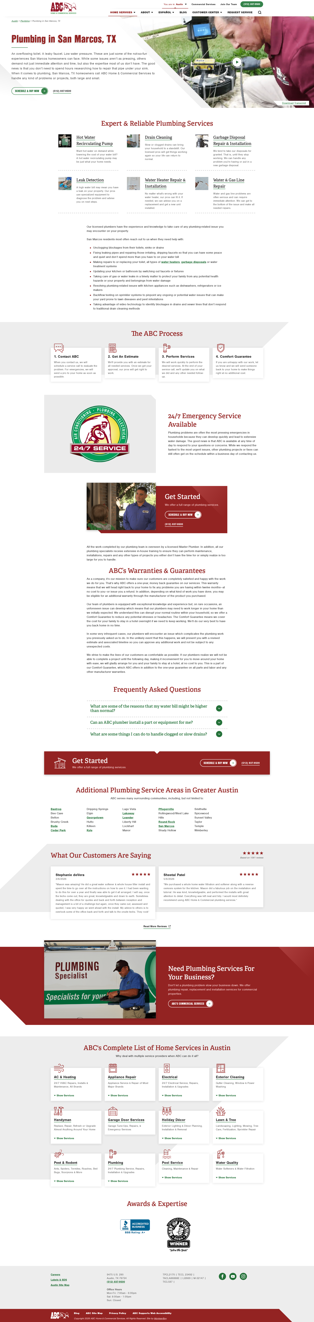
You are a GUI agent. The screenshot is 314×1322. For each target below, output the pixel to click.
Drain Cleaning (158, 137)
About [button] (145, 12)
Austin (174, 4)
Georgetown (95, 817)
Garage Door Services (126, 1120)
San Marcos (166, 826)
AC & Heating (65, 1077)
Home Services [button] (121, 12)
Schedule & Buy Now (27, 91)
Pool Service (172, 1162)
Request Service (240, 12)
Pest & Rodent (65, 1162)
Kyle (89, 830)
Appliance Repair (122, 1077)
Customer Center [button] (205, 12)
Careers (55, 1274)
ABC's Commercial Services (188, 1003)
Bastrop (56, 809)
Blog (183, 12)
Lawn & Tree (226, 1120)
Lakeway (128, 813)
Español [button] (164, 12)
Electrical (169, 1077)
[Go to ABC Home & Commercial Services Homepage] (60, 1315)
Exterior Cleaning (230, 1077)
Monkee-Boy (160, 1318)
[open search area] (259, 12)
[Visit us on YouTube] (232, 1276)
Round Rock (166, 822)
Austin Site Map (60, 1285)
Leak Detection (90, 180)
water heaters (170, 262)
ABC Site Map (94, 1313)
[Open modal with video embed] (237, 62)
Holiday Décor (173, 1120)
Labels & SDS (59, 1279)
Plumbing (25, 21)
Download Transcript (294, 103)
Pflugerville (166, 809)
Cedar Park (58, 830)
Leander (127, 817)
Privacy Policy (117, 1313)
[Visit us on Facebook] (222, 1276)
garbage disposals (193, 262)
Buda (54, 826)
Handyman (62, 1120)
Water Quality (227, 1162)
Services (65, 1095)
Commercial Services (204, 4)
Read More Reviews (155, 926)
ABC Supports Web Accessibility (152, 1313)
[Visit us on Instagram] (243, 1276)
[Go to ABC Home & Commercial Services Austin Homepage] (63, 8)
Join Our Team (228, 4)
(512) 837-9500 (252, 4)
